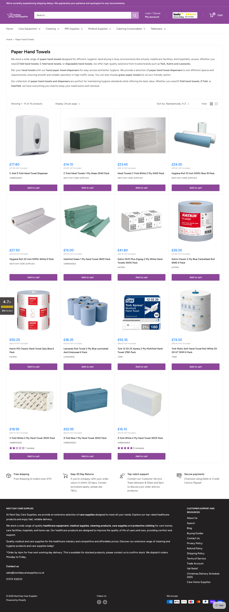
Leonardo (69, 357)
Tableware (156, 28)
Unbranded (16, 178)
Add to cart (33, 187)
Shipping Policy (196, 553)
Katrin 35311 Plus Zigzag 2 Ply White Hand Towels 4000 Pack (140, 261)
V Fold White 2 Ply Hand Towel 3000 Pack (32, 438)
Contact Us (193, 538)
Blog (189, 528)
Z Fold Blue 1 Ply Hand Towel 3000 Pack (85, 438)
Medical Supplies (97, 28)
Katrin (121, 267)
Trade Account (195, 563)
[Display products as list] (216, 103)
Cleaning (51, 28)
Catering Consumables (129, 28)
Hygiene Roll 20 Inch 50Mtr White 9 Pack (32, 259)
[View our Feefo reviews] (185, 15)
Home (9, 28)
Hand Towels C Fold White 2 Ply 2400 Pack (141, 173)
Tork (120, 357)
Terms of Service (196, 558)
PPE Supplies (72, 28)
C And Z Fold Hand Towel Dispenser (29, 173)
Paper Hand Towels (24, 39)
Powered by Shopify (16, 600)
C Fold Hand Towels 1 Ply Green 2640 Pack (86, 173)
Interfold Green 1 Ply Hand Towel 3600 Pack (87, 259)
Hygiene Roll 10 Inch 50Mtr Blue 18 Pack (193, 173)
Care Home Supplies (198, 582)
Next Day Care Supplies (76, 178)
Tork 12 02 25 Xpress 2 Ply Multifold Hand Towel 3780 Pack (140, 350)
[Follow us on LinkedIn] (105, 602)
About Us (192, 518)
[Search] (135, 15)
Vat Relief (192, 568)
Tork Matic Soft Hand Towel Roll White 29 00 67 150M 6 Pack (194, 350)
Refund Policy (195, 548)
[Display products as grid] (211, 103)
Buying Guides (195, 533)
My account (152, 16)
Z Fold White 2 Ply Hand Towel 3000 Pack (140, 438)
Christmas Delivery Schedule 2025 (203, 575)
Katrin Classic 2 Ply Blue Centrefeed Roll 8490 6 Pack (193, 261)
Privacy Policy (195, 543)
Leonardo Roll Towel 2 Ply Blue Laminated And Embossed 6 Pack (86, 350)
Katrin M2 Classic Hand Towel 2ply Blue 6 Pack (32, 350)
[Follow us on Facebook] (99, 602)
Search (191, 523)
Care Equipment (28, 28)
